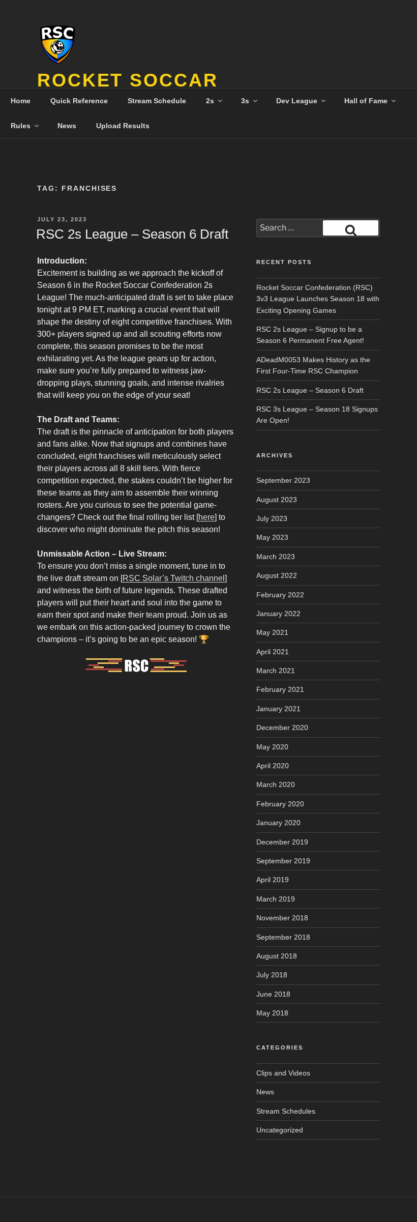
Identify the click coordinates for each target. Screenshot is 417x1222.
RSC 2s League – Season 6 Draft (132, 234)
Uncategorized (279, 1130)
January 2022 (278, 613)
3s (245, 101)
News (66, 126)
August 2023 (276, 500)
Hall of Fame (366, 101)
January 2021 (278, 709)
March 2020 (275, 784)
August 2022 (276, 575)
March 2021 (275, 670)
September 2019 (283, 861)
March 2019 (275, 899)
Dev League (296, 101)
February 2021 (280, 689)
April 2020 (272, 766)
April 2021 (272, 652)
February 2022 (280, 595)
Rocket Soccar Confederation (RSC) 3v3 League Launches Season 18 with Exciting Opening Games (317, 298)
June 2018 (273, 994)
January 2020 (278, 823)
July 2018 (271, 975)
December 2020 (282, 727)
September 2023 (283, 480)
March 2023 (275, 556)
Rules (21, 126)
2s (210, 101)
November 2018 (282, 918)
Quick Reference (79, 101)
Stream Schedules (285, 1111)
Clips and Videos (283, 1073)
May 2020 (272, 747)
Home (21, 101)
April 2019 (272, 880)
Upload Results (123, 126)
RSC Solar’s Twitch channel (174, 578)
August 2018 (276, 956)
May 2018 (272, 1013)
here (206, 517)
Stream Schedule (157, 101)
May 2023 (272, 537)
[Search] (350, 228)
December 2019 (282, 842)
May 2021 (272, 632)
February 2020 (280, 804)
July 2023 (271, 518)
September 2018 (283, 937)
